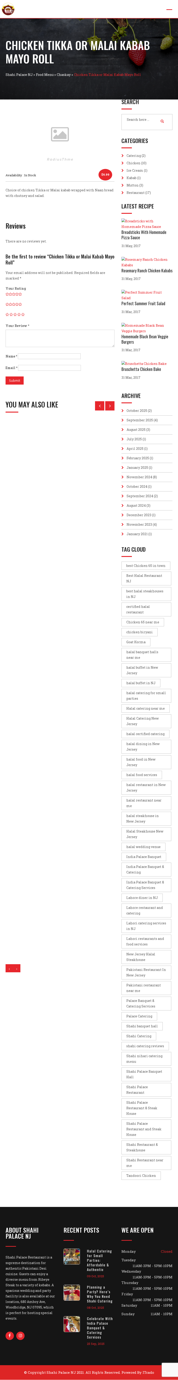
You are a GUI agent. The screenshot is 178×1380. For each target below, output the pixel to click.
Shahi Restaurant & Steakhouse (142, 1147)
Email (11, 368)
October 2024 (137, 486)
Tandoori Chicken (141, 1175)
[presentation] (9, 968)
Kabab (132, 178)
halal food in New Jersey (141, 762)
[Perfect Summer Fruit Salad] (146, 295)
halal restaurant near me (144, 803)
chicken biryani (139, 632)
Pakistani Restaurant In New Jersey (146, 972)
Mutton (133, 185)
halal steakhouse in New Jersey (142, 819)
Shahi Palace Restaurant (137, 1090)
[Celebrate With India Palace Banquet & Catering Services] (75, 1324)
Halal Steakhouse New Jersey (144, 834)
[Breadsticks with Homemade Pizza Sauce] (146, 224)
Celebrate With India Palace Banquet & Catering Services (100, 1328)
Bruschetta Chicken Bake (141, 369)
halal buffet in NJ (141, 683)
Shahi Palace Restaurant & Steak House (141, 1108)
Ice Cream (135, 170)
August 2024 (136, 505)
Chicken (133, 163)
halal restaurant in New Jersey (146, 788)
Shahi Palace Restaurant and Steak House (144, 1129)
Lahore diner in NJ (142, 897)
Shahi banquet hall (142, 1026)
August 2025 (136, 429)
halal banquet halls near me (142, 655)
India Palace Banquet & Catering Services (145, 885)
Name (11, 356)
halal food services (141, 775)
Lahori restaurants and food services (145, 941)
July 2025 (134, 439)
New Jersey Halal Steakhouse (140, 957)
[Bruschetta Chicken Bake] (145, 364)
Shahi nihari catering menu (144, 1059)
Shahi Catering (138, 1036)
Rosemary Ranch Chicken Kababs (146, 270)
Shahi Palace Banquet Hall (144, 1074)
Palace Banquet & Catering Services (140, 1003)
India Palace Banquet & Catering (145, 869)
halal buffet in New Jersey (142, 670)
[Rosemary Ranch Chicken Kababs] (146, 262)
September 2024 (140, 496)
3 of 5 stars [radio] (15, 314)
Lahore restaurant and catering (144, 910)
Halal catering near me (145, 708)
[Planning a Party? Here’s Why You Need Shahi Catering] (75, 1293)
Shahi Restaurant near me (144, 1163)
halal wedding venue (143, 847)
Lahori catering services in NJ (146, 926)
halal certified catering (145, 734)
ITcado (148, 1372)
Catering (134, 155)
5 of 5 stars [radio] (23, 314)
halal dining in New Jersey (143, 747)
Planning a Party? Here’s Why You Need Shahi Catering (100, 1293)
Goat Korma (136, 642)
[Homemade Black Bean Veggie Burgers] (146, 328)
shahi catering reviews (145, 1046)
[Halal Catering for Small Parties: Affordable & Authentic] (75, 1257)
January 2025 (137, 467)
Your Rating (16, 288)
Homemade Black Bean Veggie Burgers (144, 339)
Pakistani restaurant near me (143, 988)
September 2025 (140, 420)
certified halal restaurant (138, 609)
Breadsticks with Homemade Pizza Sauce (143, 234)
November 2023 (139, 524)
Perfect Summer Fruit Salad (143, 303)
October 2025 (137, 410)
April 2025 (135, 448)
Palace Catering (139, 1016)
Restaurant (136, 192)
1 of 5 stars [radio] (7, 314)
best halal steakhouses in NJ (144, 594)
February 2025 (138, 458)
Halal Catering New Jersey (142, 721)
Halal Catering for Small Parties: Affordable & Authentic (99, 1260)
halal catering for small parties (146, 696)
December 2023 (139, 515)
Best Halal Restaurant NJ (144, 578)
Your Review (17, 325)
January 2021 (137, 534)
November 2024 (139, 477)
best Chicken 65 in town (145, 565)
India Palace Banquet (143, 857)
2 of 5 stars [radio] (11, 314)
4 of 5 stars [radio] (19, 314)
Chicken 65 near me (142, 622)
